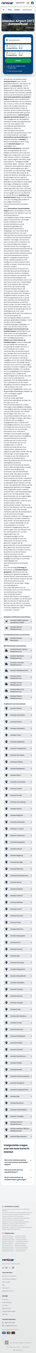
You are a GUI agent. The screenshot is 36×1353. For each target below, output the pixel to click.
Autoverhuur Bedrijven (9, 1279)
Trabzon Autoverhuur (21, 1249)
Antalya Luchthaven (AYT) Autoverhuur (13, 1216)
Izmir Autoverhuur (20, 1251)
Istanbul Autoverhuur (8, 1251)
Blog (3, 1285)
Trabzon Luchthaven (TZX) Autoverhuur (13, 1220)
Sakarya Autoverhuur (8, 1249)
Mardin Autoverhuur (7, 1247)
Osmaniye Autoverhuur (21, 1247)
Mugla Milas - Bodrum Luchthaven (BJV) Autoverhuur (17, 1227)
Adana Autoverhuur (7, 1236)
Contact (5, 1305)
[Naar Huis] (7, 3)
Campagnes (12, 394)
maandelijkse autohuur (12, 409)
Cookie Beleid (25, 1347)
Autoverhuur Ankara (20, 1236)
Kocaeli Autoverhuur (20, 1243)
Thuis (10, 10)
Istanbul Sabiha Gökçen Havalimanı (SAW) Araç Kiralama (16, 1210)
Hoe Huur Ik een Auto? (9, 1276)
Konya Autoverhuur (7, 1245)
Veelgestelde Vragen (9, 1311)
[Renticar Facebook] (6, 1268)
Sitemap (5, 1314)
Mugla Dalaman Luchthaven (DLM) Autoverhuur (15, 1222)
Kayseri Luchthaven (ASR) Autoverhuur (13, 1225)
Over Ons (5, 1299)
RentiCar (15, 153)
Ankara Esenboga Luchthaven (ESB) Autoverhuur (16, 1214)
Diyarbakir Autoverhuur (8, 1239)
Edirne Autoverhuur (21, 1239)
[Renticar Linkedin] (13, 1268)
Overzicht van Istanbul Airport (17, 591)
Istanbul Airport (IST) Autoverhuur (11, 1229)
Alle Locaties (6, 1282)
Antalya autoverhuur (8, 1238)
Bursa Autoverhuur (20, 1238)
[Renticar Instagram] (3, 1268)
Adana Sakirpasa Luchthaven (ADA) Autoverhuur (16, 1218)
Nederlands (19, 1350)
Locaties (17, 10)
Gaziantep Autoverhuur (22, 1241)
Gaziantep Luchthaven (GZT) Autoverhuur (14, 1224)
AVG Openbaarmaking (13, 1347)
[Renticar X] (10, 1268)
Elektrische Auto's (7, 1291)
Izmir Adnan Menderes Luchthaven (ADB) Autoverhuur (17, 1212)
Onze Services (6, 1302)
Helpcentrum (6, 1308)
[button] (32, 3)
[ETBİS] (6, 1343)
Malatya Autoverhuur (20, 1245)
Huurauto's (5, 1288)
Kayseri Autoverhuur (7, 1243)
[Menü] (28, 3)
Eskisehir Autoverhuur (8, 1241)
